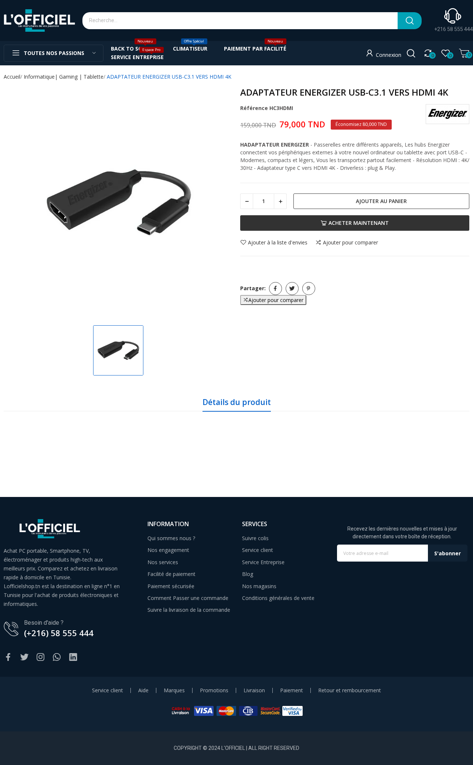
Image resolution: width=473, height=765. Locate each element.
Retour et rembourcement (349, 690)
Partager (275, 288)
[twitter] (24, 657)
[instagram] (40, 657)
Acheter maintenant (359, 222)
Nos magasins (259, 586)
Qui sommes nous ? (171, 538)
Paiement (291, 690)
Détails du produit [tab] (237, 402)
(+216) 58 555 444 (58, 633)
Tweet (292, 288)
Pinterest (308, 288)
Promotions (214, 690)
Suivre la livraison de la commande (188, 609)
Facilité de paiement (171, 573)
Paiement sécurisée (170, 586)
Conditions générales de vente (278, 597)
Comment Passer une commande (187, 597)
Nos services (162, 562)
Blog (247, 573)
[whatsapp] (56, 657)
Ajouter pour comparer (350, 242)
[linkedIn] (73, 657)
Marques (174, 690)
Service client (257, 549)
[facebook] (8, 657)
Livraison (254, 690)
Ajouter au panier (381, 201)
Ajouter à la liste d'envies (277, 242)
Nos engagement (168, 549)
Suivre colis (255, 538)
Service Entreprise (263, 562)
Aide (143, 690)
